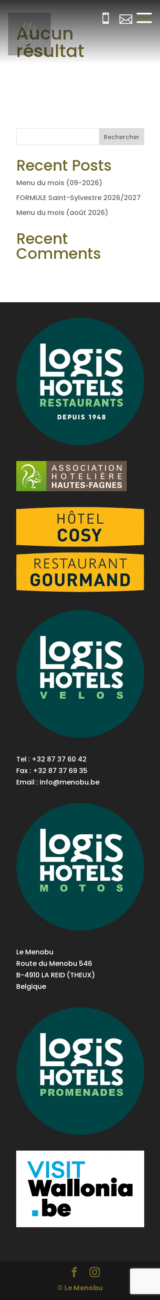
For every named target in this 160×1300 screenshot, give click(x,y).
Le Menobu (83, 1288)
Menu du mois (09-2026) (59, 183)
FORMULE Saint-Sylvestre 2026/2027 (78, 198)
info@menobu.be (69, 782)
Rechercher (122, 137)
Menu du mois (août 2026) (62, 213)
